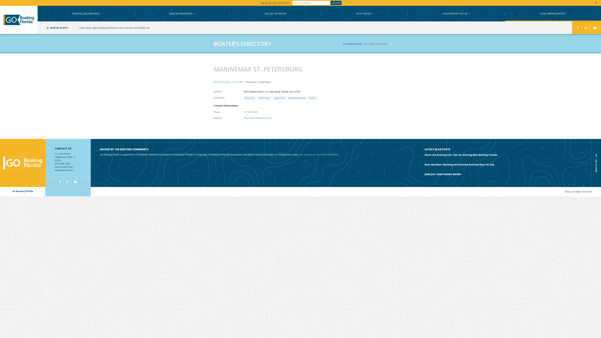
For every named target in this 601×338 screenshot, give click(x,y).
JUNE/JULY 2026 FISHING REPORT (443, 174)
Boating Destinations (86, 13)
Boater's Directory (222, 82)
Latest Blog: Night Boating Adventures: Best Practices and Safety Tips (114, 27)
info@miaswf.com (64, 170)
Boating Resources (181, 13)
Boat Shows (363, 13)
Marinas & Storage (297, 98)
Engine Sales (279, 98)
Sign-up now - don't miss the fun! (275, 3)
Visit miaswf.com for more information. (319, 154)
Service (312, 98)
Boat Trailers (264, 98)
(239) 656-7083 (65, 156)
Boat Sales (238, 82)
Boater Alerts (59, 27)
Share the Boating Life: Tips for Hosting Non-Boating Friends (461, 154)
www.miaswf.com (64, 166)
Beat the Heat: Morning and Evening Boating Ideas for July (459, 164)
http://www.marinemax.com (258, 117)
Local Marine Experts (553, 13)
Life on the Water (275, 13)
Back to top (596, 163)
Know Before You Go (455, 13)
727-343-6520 (251, 111)
